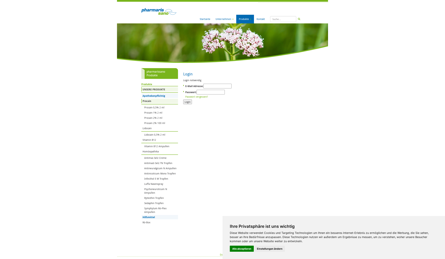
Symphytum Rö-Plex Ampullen (155, 210)
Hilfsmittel (149, 217)
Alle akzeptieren (241, 248)
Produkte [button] (244, 19)
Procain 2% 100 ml (154, 123)
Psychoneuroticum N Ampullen (155, 190)
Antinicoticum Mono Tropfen (160, 173)
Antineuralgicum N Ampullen (160, 168)
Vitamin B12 (149, 139)
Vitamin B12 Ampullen (156, 146)
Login (188, 101)
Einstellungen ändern (269, 248)
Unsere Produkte (154, 89)
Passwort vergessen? (196, 96)
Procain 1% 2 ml (153, 112)
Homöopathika (151, 151)
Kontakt (261, 19)
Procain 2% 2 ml (153, 117)
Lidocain (147, 128)
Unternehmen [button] (224, 19)
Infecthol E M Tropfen (156, 178)
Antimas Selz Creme (155, 157)
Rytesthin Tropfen (154, 198)
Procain (147, 101)
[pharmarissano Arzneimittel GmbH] (158, 11)
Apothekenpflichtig (154, 95)
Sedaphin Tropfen (154, 203)
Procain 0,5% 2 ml (154, 107)
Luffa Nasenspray (153, 183)
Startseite (205, 19)
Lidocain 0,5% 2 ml (154, 134)
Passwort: (191, 92)
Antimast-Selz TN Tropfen (158, 163)
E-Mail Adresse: (194, 86)
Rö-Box (146, 222)
